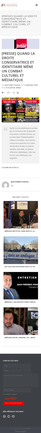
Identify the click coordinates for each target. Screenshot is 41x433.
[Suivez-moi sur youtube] (13, 416)
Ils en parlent (10, 88)
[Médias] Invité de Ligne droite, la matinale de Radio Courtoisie (21, 231)
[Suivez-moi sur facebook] (4, 416)
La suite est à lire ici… (11, 167)
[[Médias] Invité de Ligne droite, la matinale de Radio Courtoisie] (21, 215)
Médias (18, 88)
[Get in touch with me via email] (12, 185)
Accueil (10, 32)
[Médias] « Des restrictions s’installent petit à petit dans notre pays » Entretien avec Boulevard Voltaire (21, 302)
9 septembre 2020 (31, 85)
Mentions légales (20, 431)
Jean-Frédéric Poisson (12, 85)
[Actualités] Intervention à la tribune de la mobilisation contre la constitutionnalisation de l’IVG (21, 267)
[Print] (19, 92)
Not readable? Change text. (10, 394)
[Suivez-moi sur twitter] (8, 416)
